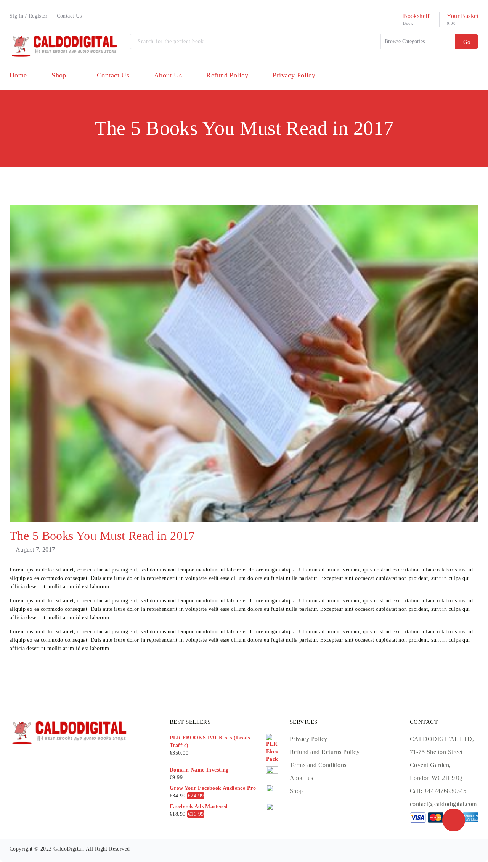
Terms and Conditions (318, 765)
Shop (296, 791)
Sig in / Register (28, 16)
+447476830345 (445, 791)
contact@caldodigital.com (443, 804)
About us (301, 778)
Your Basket (462, 16)
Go (466, 42)
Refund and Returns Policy (325, 752)
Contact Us (69, 16)
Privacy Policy (308, 739)
